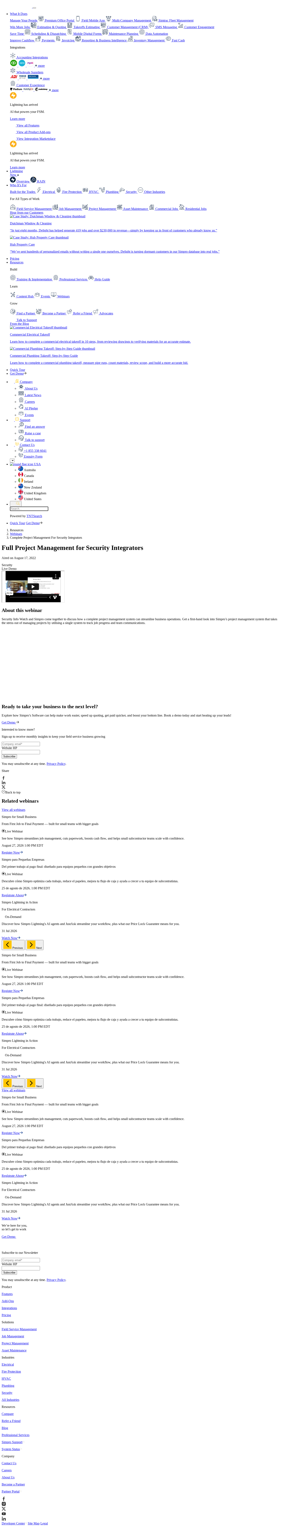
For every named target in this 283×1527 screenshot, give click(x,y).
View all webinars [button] (13, 810)
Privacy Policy (56, 763)
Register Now (11, 852)
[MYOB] (31, 65)
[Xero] (22, 65)
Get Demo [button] (17, 373)
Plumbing (8, 1385)
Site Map (34, 1523)
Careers (7, 1470)
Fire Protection (11, 1371)
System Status (11, 1449)
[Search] (16, 504)
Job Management (13, 1336)
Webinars (16, 534)
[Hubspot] (28, 90)
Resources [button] (16, 262)
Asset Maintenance (14, 1350)
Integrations (9, 1308)
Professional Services (15, 1435)
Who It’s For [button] (18, 185)
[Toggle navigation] (34, 8)
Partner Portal (10, 1491)
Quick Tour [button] (17, 370)
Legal (44, 1523)
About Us (8, 1477)
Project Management (15, 1343)
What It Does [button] (18, 14)
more (41, 65)
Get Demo (9, 722)
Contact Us (9, 1463)
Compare (8, 1414)
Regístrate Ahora (13, 895)
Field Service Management (19, 1329)
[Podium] (16, 90)
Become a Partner (13, 1484)
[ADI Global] (14, 78)
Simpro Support (12, 1442)
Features (7, 1294)
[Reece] (23, 78)
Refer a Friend (11, 1421)
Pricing (14, 258)
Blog (5, 1428)
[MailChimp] (41, 90)
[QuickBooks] (14, 65)
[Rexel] (33, 78)
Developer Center (13, 1523)
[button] (21, 382)
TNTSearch (34, 516)
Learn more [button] (17, 119)
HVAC (6, 1378)
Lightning (16, 173)
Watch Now (9, 938)
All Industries (10, 1399)
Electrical (8, 1364)
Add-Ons (8, 1301)
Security (7, 1392)
